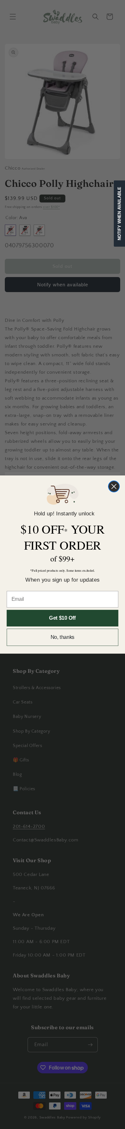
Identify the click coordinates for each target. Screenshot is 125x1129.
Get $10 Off (62, 618)
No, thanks (63, 637)
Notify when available (119, 213)
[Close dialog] (114, 486)
